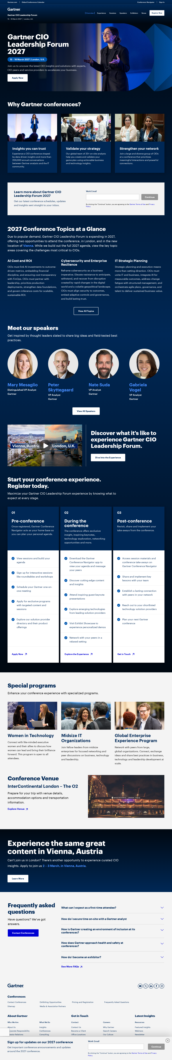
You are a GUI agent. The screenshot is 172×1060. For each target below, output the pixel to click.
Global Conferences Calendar (33, 2)
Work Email (91, 191)
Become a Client (78, 1031)
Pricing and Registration (82, 1002)
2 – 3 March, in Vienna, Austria (64, 865)
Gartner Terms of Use (138, 204)
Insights (42, 1027)
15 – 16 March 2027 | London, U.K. (27, 59)
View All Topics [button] (86, 311)
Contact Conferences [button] (23, 933)
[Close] (167, 1040)
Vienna (28, 245)
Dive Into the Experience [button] (108, 457)
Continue (150, 197)
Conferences (45, 1031)
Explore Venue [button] (16, 809)
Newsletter (139, 1034)
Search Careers (110, 1031)
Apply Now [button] (17, 77)
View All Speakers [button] (86, 411)
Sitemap (11, 1006)
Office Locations (78, 1034)
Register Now (157, 13)
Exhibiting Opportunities (50, 1002)
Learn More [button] (18, 878)
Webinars (139, 1031)
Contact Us (76, 1027)
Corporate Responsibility (18, 1031)
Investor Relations (15, 1034)
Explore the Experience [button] (77, 654)
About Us (12, 1027)
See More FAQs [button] (70, 966)
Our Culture (108, 1034)
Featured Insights (142, 1027)
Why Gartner (108, 1027)
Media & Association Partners (53, 1006)
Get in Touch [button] (124, 654)
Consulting (44, 1034)
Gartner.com (12, 2)
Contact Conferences (17, 1002)
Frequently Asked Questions (116, 1002)
